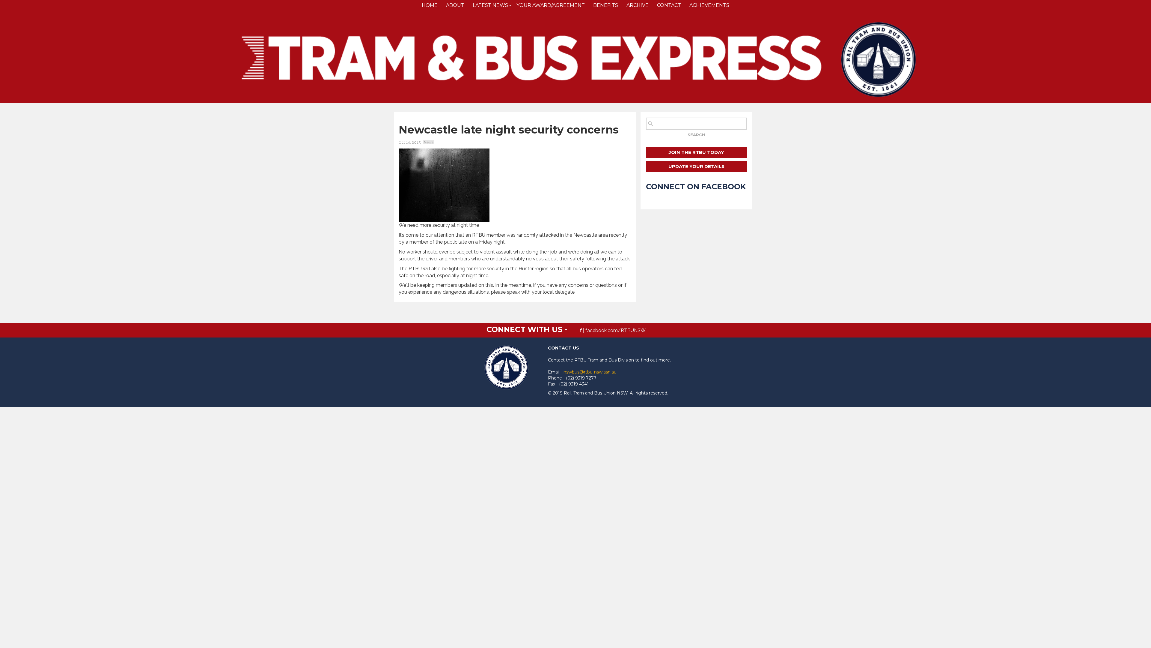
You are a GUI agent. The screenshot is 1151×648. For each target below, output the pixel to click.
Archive (637, 5)
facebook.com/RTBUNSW (615, 330)
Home (430, 5)
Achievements (709, 5)
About (455, 5)
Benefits (605, 5)
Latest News (490, 5)
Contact (669, 5)
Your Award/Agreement (550, 5)
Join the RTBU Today (696, 152)
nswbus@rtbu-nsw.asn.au (590, 372)
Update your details (696, 166)
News (428, 142)
